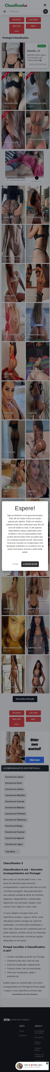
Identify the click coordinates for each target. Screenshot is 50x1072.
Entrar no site (30, 564)
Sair (16, 564)
